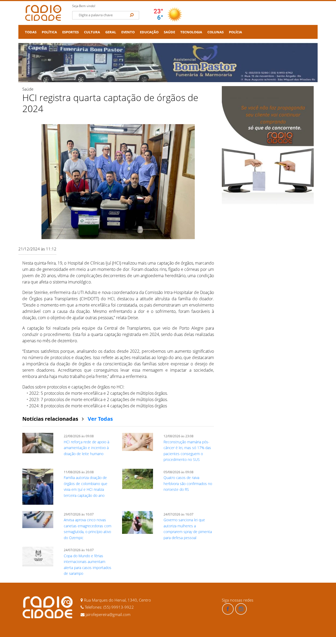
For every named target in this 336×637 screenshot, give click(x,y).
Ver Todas (100, 418)
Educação (149, 32)
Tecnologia (191, 32)
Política (49, 32)
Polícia (235, 32)
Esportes (70, 32)
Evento (128, 32)
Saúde (169, 32)
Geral (110, 32)
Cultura (92, 32)
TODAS (30, 32)
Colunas (215, 32)
